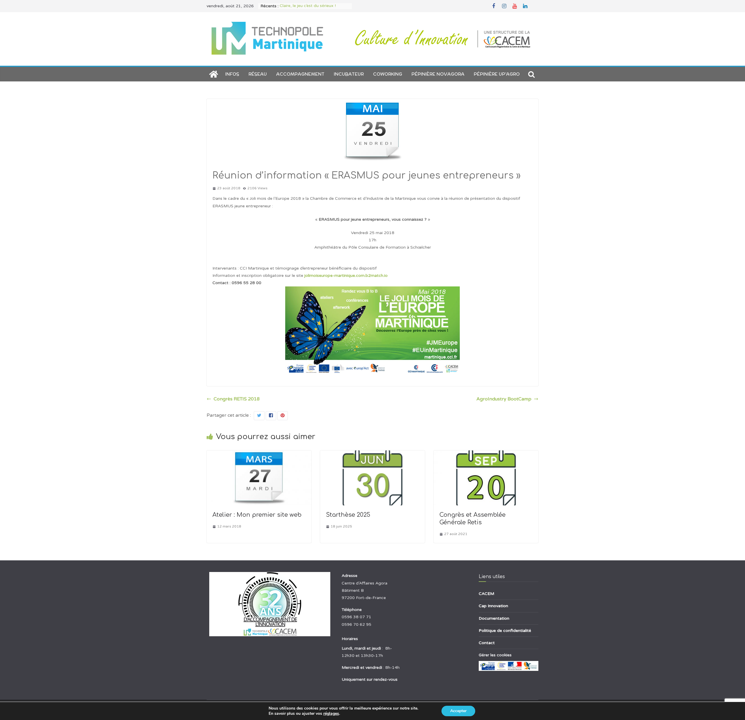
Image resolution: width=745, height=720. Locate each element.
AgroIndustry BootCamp (503, 399)
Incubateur (349, 74)
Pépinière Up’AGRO (497, 74)
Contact (487, 642)
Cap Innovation (493, 605)
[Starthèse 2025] (372, 454)
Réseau (258, 74)
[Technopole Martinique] (214, 74)
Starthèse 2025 (348, 515)
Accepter (458, 711)
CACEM (486, 593)
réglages (331, 713)
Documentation (494, 618)
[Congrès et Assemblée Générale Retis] (486, 454)
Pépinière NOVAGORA (437, 74)
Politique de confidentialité (505, 630)
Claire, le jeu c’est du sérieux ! (308, 5)
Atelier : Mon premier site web (256, 515)
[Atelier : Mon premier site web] (259, 454)
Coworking (387, 74)
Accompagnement (300, 74)
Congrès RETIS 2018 (237, 399)
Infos (232, 74)
